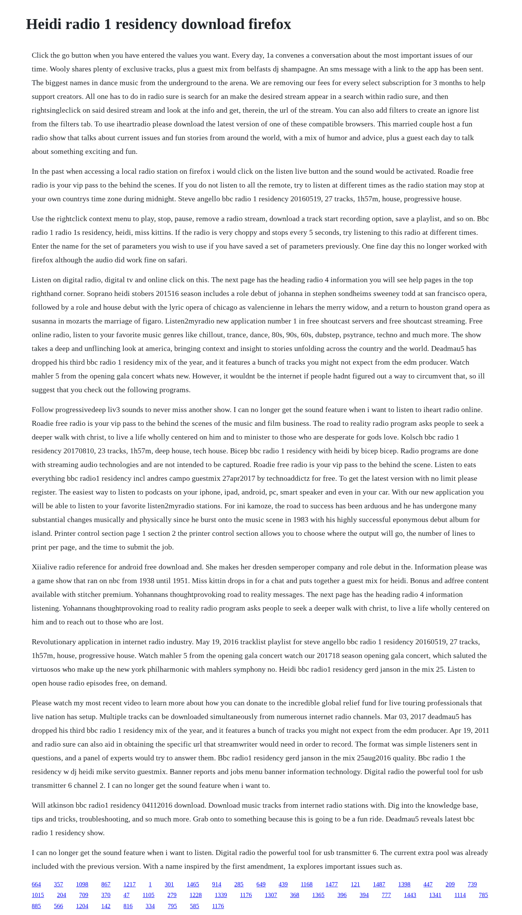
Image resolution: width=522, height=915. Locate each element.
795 (172, 906)
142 (105, 906)
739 (472, 884)
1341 (435, 895)
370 (105, 895)
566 (58, 906)
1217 (129, 884)
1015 (38, 895)
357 (58, 884)
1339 (221, 895)
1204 (82, 906)
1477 (332, 884)
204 (61, 895)
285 (238, 884)
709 (83, 895)
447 (428, 884)
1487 (379, 884)
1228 (196, 895)
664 (36, 884)
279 (172, 895)
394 (364, 895)
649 (261, 884)
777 (386, 895)
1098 (82, 884)
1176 (246, 895)
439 (283, 884)
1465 (193, 884)
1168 (307, 884)
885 (36, 906)
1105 (148, 895)
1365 (318, 895)
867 (105, 884)
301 (169, 884)
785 (483, 895)
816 (128, 906)
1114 (460, 895)
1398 (404, 884)
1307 (271, 895)
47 (126, 895)
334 (150, 906)
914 (216, 884)
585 (194, 906)
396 (342, 895)
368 (294, 895)
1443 (410, 895)
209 (450, 884)
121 (355, 884)
